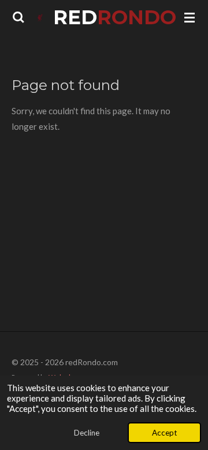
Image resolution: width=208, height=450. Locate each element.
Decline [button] (86, 432)
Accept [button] (164, 432)
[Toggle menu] (189, 17)
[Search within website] (18, 17)
